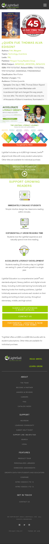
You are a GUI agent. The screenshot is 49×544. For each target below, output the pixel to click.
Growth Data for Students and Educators (24, 473)
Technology (13, 54)
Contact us (25, 316)
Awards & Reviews (24, 392)
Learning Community (24, 425)
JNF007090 (30, 64)
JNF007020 (19, 64)
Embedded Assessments (24, 468)
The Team (24, 383)
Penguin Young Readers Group (22, 61)
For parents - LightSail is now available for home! (25, 324)
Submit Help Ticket (24, 430)
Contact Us (24, 502)
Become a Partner (24, 387)
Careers (24, 397)
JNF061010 (40, 64)
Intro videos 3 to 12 (24, 487)
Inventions (23, 54)
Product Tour (24, 458)
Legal (24, 444)
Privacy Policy (16, 531)
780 (8, 57)
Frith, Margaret (15, 50)
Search (24, 439)
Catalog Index (24, 406)
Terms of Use (34, 531)
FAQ (24, 402)
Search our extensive (25, 309)
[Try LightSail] (33, 38)
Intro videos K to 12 (24, 482)
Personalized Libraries (24, 463)
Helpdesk (24, 421)
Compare (25, 477)
